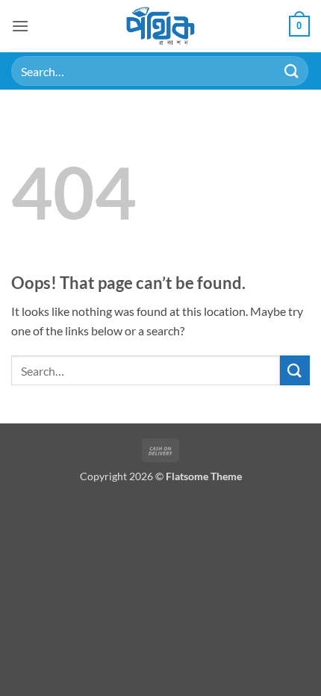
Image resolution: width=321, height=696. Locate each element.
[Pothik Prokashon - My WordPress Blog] (161, 26)
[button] (20, 25)
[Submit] (292, 70)
